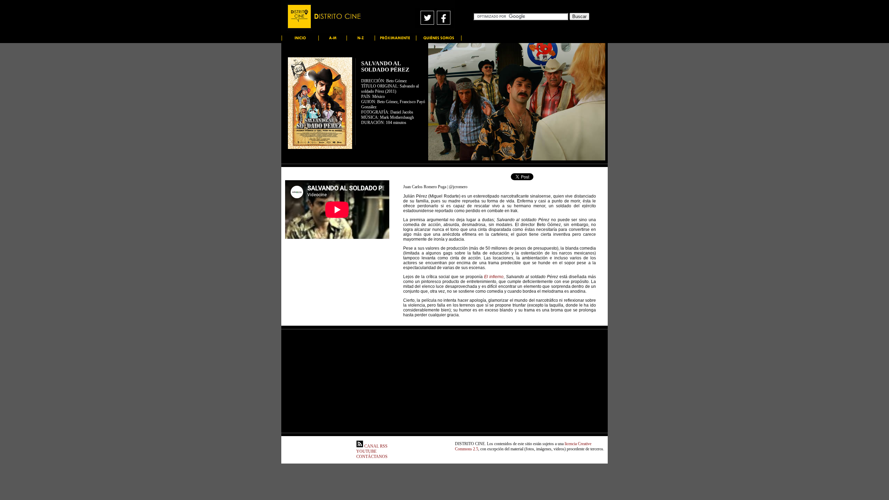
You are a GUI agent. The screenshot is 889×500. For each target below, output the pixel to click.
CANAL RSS (375, 446)
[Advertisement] (337, 282)
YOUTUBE (366, 451)
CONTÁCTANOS (372, 456)
